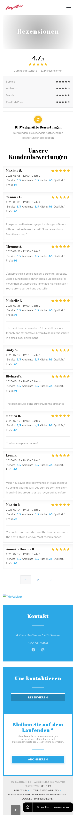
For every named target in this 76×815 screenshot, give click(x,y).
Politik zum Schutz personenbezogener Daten (38, 795)
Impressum (22, 791)
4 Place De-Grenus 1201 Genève (40, 635)
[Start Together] (14, 7)
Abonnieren (38, 759)
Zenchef (46, 785)
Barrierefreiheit (44, 799)
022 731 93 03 (38, 642)
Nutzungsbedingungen (46, 791)
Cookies (28, 799)
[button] (69, 7)
